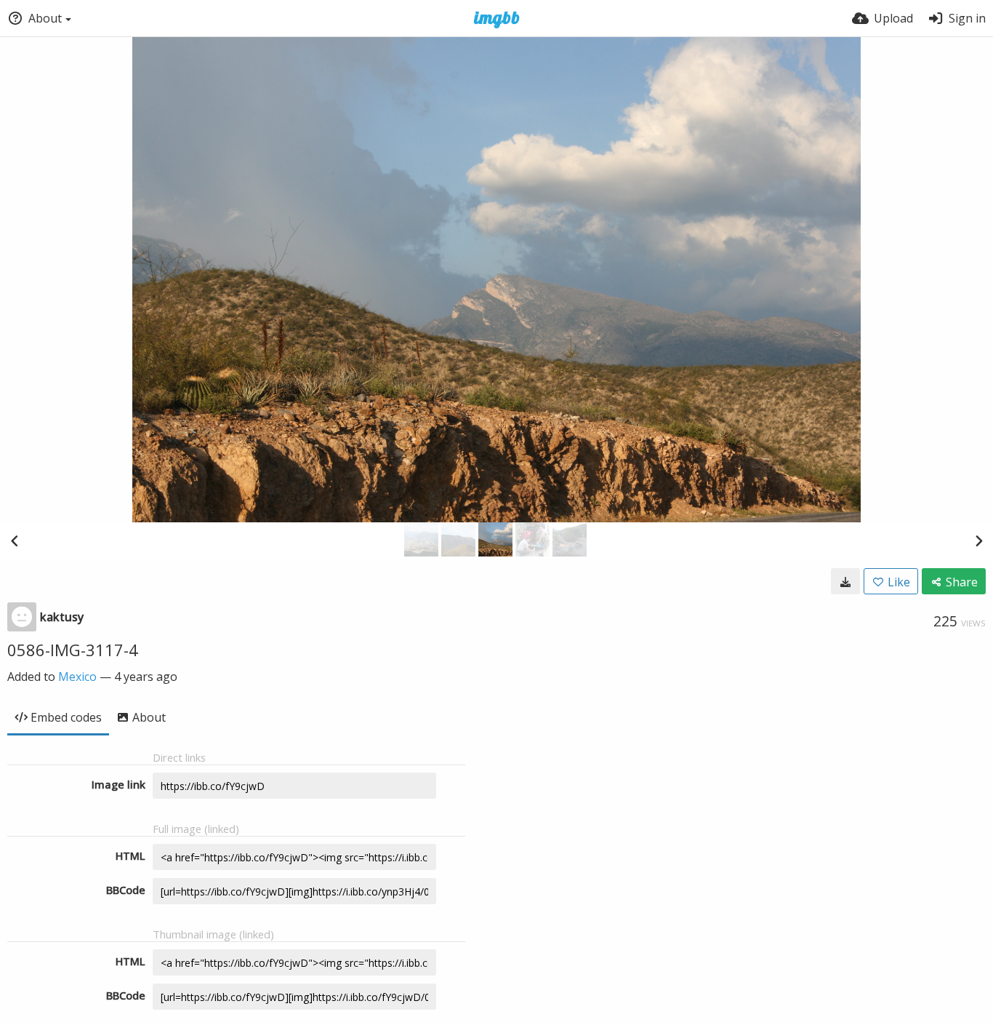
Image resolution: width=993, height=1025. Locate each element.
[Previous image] (14, 540)
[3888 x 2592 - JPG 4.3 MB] (845, 581)
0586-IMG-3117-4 (72, 650)
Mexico (77, 677)
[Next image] (978, 540)
